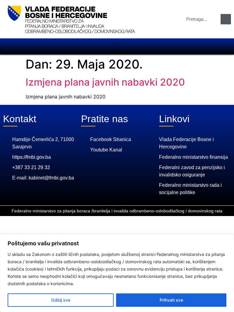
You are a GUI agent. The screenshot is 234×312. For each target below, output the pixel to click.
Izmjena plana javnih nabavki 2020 (105, 82)
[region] (117, 273)
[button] (117, 46)
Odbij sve (60, 300)
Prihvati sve (171, 300)
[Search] (226, 19)
